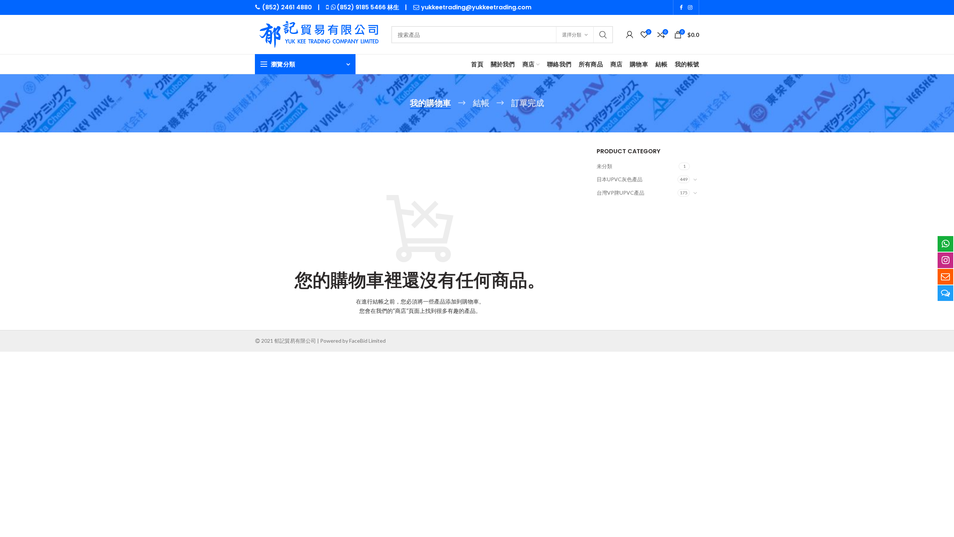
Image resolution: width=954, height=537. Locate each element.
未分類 (604, 166)
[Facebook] (681, 7)
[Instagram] (690, 7)
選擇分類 (571, 35)
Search (603, 34)
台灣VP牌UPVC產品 (620, 192)
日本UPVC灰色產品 (619, 179)
